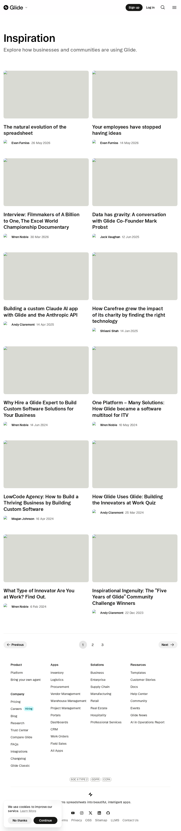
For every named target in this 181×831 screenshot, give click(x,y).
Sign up (134, 7)
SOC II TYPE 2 (79, 779)
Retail (94, 701)
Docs (134, 687)
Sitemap (101, 820)
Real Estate (98, 708)
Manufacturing (100, 694)
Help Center (138, 694)
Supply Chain (99, 687)
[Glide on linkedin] (99, 813)
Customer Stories (143, 679)
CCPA (106, 779)
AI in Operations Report (147, 722)
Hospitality (98, 715)
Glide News (138, 715)
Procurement (60, 687)
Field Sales (58, 743)
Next (165, 644)
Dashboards (59, 722)
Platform (17, 672)
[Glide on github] (108, 813)
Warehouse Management (68, 701)
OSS (88, 820)
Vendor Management (65, 694)
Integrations (19, 751)
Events (135, 708)
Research (17, 723)
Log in (150, 7)
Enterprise (98, 679)
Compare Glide (21, 737)
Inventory (57, 672)
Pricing (16, 702)
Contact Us (131, 820)
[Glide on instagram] (81, 813)
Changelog (18, 758)
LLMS (115, 820)
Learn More (28, 811)
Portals (56, 715)
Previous (17, 644)
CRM (54, 729)
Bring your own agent (26, 679)
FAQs (14, 744)
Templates (138, 672)
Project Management (65, 708)
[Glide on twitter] (90, 813)
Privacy (76, 820)
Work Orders (59, 736)
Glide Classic (20, 765)
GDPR (95, 779)
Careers (16, 709)
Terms (63, 820)
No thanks (20, 820)
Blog (14, 716)
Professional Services (106, 722)
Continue (45, 820)
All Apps (57, 750)
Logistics (57, 679)
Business (97, 672)
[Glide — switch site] (16, 7)
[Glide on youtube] (73, 813)
